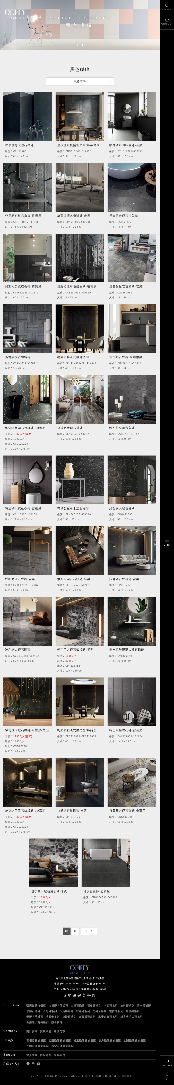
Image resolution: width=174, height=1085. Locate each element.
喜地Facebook (28, 1063)
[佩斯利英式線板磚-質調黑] (27, 258)
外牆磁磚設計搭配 (37, 1046)
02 (75, 931)
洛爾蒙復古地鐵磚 (18, 357)
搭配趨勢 (45, 1055)
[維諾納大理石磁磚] (132, 480)
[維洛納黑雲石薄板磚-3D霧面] (27, 399)
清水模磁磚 (144, 1005)
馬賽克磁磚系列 (108, 1016)
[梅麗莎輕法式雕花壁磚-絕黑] (80, 701)
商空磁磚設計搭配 (62, 1046)
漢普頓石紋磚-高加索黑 (125, 357)
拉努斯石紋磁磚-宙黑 (124, 579)
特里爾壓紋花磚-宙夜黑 (125, 730)
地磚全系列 (53, 1016)
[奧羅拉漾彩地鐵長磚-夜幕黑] (80, 258)
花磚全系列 (100, 1011)
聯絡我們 (59, 1055)
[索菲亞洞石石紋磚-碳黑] (80, 550)
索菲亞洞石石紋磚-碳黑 (73, 579)
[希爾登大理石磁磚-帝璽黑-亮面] (27, 701)
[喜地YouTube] (38, 1063)
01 (66, 931)
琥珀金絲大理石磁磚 (19, 145)
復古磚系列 (116, 1011)
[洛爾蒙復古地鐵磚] (27, 328)
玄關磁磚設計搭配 (135, 1040)
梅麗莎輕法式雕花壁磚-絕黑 (77, 730)
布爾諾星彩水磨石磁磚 (73, 508)
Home (6, 44)
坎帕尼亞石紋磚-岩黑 (20, 579)
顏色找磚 (34, 44)
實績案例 (45, 1031)
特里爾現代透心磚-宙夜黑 (23, 508)
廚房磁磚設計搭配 (110, 1040)
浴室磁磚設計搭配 (85, 1040)
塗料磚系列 (127, 1005)
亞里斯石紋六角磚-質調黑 (23, 215)
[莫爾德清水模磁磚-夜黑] (80, 187)
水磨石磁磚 (33, 1011)
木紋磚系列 (111, 1005)
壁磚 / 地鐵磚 (34, 1016)
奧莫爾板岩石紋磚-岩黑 (125, 286)
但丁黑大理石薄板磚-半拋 (75, 649)
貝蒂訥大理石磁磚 (70, 428)
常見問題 (32, 1055)
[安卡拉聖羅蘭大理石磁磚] (132, 621)
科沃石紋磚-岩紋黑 (96, 891)
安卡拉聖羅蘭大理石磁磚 (126, 649)
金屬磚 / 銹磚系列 (37, 1022)
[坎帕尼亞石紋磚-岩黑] (27, 550)
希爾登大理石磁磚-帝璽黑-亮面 (27, 730)
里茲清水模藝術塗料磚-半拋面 (78, 145)
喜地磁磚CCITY (15, 14)
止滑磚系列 (69, 1016)
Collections (19, 44)
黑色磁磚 (47, 44)
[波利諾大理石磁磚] (27, 621)
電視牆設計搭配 (36, 1040)
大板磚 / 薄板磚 (58, 1005)
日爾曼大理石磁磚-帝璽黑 (127, 810)
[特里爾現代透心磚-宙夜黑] (27, 480)
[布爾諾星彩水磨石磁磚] (80, 480)
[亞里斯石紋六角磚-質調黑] (27, 187)
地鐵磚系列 (83, 1011)
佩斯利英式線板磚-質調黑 (23, 286)
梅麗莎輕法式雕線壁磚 (73, 357)
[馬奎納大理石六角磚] (132, 187)
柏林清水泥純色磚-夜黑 (125, 145)
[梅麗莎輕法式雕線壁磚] (80, 328)
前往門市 (59, 1031)
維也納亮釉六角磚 (122, 428)
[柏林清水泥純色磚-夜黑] (132, 116)
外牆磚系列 (133, 1011)
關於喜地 (32, 1031)
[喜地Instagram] (33, 1063)
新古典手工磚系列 (131, 1016)
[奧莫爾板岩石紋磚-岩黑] (132, 258)
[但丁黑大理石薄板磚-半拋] (80, 621)
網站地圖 (127, 1076)
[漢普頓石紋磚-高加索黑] (132, 328)
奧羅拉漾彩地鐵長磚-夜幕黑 (77, 286)
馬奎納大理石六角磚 (123, 215)
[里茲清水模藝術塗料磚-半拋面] (80, 116)
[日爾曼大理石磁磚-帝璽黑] (132, 782)
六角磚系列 (50, 1011)
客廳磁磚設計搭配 (60, 1040)
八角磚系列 (66, 1011)
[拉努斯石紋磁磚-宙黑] (132, 550)
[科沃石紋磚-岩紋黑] (106, 863)
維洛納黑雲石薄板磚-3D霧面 (25, 428)
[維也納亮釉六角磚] (132, 399)
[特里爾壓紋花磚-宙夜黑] (132, 701)
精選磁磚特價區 (36, 1005)
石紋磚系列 (94, 1005)
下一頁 (89, 931)
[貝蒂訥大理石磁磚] (80, 399)
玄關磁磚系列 (87, 1016)
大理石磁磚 (78, 1005)
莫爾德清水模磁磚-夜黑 (73, 215)
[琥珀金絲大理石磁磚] (27, 116)
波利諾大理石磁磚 (18, 649)
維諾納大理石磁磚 (122, 508)
